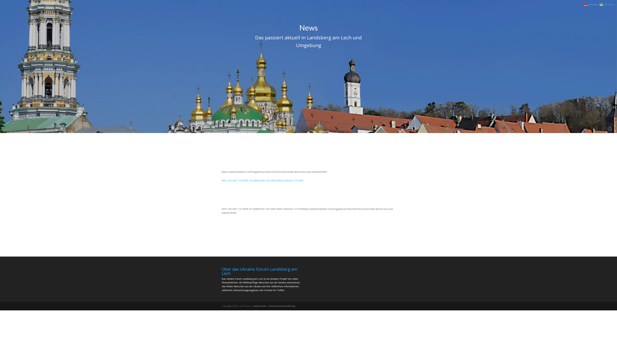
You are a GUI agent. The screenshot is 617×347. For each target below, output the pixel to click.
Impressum (259, 305)
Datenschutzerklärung (282, 305)
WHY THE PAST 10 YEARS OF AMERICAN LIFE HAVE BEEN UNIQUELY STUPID (262, 180)
